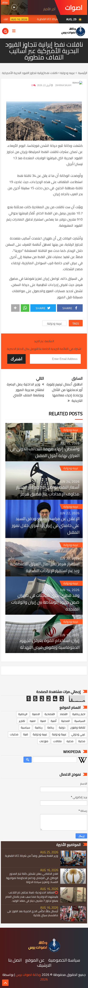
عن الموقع (35, 960)
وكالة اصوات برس (28, 974)
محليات (14, 734)
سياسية (25, 727)
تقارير (22, 720)
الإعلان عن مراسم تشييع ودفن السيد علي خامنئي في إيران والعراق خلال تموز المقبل (45, 525)
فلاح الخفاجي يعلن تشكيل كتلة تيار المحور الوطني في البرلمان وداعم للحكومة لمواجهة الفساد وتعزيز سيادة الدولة (32, 877)
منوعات (43, 741)
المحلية (65, 720)
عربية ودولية (59, 734)
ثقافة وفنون (77, 727)
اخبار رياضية (78, 714)
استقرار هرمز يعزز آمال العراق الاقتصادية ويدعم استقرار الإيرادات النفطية (44, 567)
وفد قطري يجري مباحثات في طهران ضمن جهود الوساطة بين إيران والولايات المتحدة (45, 602)
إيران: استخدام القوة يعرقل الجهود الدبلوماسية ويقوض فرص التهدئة (49, 644)
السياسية (79, 720)
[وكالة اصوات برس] (44, 951)
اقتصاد (63, 714)
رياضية (39, 727)
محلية (81, 741)
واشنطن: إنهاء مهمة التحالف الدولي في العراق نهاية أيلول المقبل (44, 452)
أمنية (53, 720)
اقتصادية (49, 714)
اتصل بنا (15, 960)
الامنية (36, 714)
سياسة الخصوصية (64, 960)
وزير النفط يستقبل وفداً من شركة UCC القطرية (31, 855)
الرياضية (22, 714)
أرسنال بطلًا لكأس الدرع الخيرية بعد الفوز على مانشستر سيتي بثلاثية (32, 913)
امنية (43, 720)
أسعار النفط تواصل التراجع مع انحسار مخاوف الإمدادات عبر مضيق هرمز (47, 490)
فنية (25, 734)
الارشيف (44, 965)
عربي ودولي (78, 734)
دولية (62, 727)
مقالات (57, 741)
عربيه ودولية (54, 323)
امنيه (32, 720)
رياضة (50, 727)
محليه (69, 741)
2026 (44, 979)
